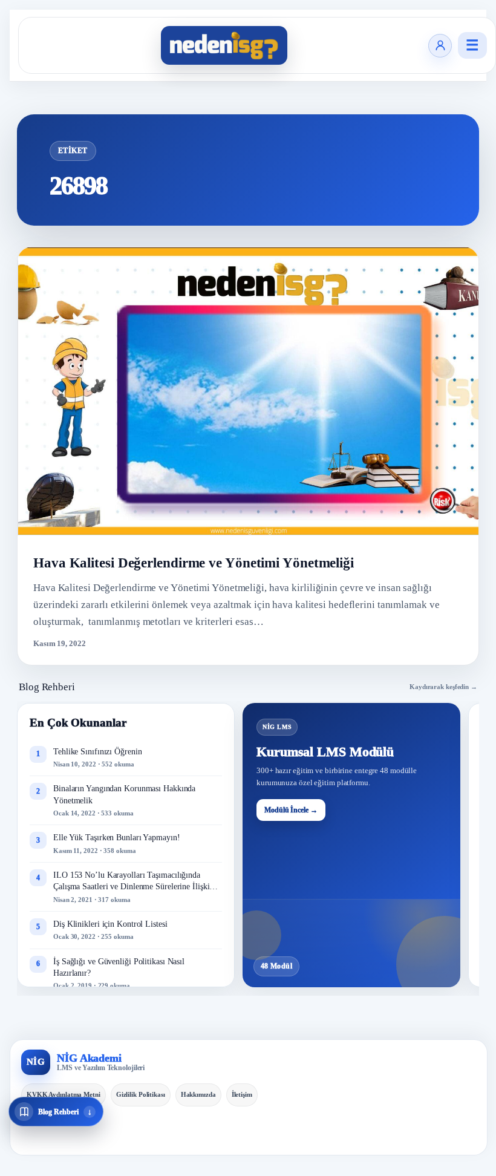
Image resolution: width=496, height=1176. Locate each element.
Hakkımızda (198, 1094)
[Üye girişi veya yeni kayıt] (440, 45)
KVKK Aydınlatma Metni (63, 1094)
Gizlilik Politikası (140, 1094)
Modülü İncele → (291, 810)
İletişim (242, 1094)
